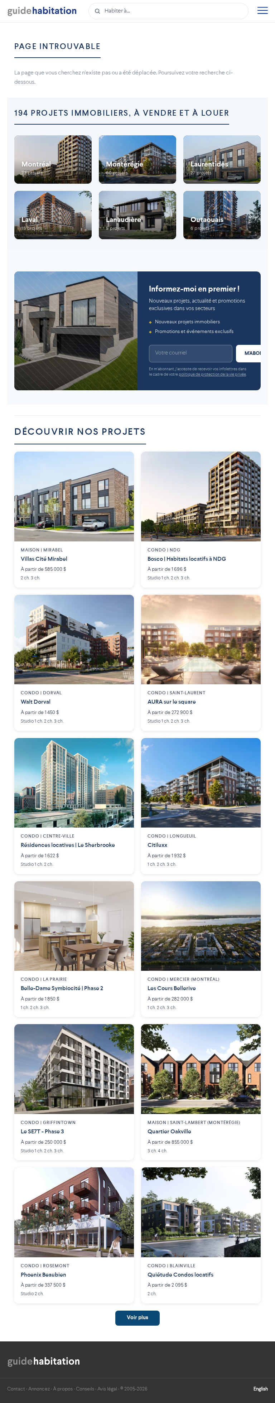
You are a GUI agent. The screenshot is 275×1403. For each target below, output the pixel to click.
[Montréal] (53, 159)
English (261, 1389)
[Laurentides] (222, 159)
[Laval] (53, 215)
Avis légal (107, 1389)
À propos (63, 1389)
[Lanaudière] (137, 215)
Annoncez (39, 1389)
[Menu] (262, 11)
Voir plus (137, 1318)
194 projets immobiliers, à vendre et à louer (121, 113)
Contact (16, 1389)
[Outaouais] (222, 215)
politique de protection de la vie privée (212, 375)
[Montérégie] (137, 159)
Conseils (85, 1389)
